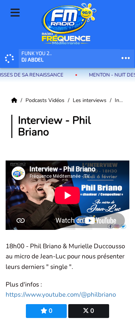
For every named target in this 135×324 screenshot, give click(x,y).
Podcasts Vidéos (46, 100)
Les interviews (90, 100)
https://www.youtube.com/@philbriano (61, 294)
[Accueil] (15, 100)
